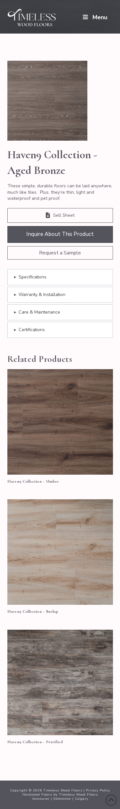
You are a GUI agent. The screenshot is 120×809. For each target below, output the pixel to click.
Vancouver (41, 799)
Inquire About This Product (60, 234)
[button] (60, 253)
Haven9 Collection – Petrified (35, 741)
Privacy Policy (98, 790)
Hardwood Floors (37, 794)
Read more (60, 463)
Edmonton (62, 799)
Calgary (81, 799)
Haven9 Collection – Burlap (33, 611)
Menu (99, 17)
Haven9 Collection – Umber (33, 481)
